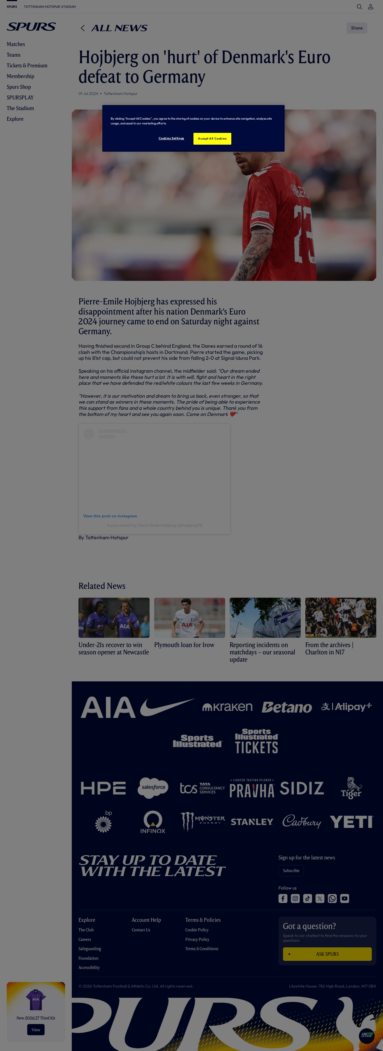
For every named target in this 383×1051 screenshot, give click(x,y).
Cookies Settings (171, 138)
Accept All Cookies (212, 138)
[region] (193, 128)
